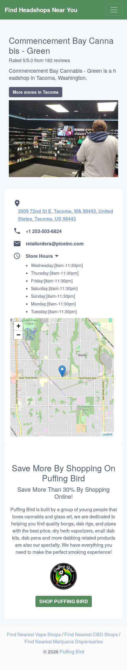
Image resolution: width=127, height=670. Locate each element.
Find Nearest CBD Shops (91, 634)
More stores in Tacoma (35, 92)
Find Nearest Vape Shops (34, 634)
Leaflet (107, 434)
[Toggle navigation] (114, 10)
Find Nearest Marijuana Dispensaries (64, 641)
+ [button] (18, 326)
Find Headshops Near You (41, 9)
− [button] (18, 335)
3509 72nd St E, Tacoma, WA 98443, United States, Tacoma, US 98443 (65, 215)
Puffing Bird (72, 651)
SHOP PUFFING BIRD (63, 601)
